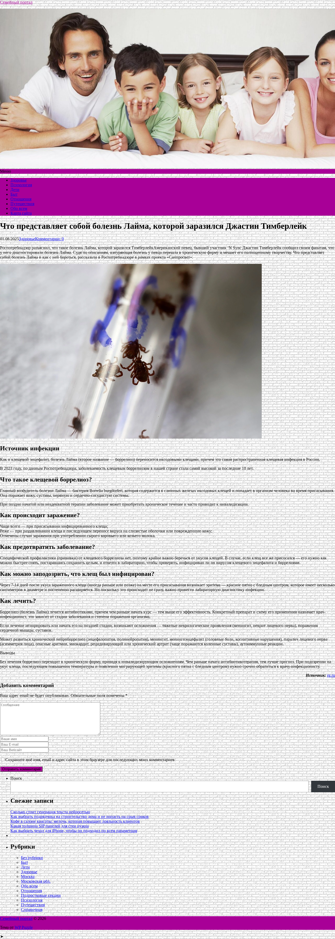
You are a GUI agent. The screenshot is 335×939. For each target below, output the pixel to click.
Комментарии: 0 (49, 239)
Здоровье (18, 180)
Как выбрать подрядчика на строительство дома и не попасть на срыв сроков (79, 816)
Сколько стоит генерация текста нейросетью (50, 812)
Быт (14, 194)
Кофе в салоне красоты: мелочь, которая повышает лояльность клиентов (75, 821)
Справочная (31, 909)
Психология (21, 185)
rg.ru (331, 675)
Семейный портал (16, 2)
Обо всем (18, 208)
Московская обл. (36, 881)
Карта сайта (21, 213)
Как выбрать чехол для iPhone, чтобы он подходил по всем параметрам (73, 830)
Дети (14, 189)
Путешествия (22, 203)
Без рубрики (32, 857)
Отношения (20, 199)
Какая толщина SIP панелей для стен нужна (49, 826)
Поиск (16, 778)
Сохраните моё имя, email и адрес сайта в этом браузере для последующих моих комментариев (90, 759)
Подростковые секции (41, 895)
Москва (28, 876)
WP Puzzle (24, 927)
